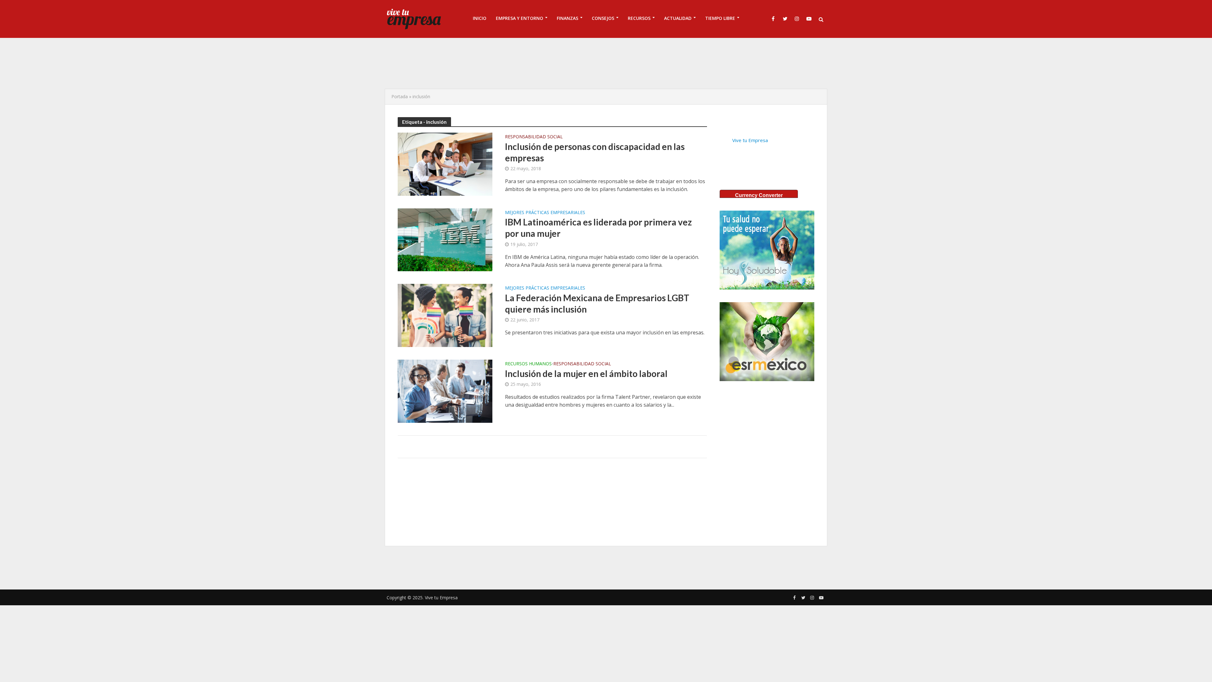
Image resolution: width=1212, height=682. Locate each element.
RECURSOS (639, 18)
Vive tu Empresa (750, 140)
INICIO (479, 18)
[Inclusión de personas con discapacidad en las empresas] (445, 163)
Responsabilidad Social (534, 137)
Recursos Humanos (528, 364)
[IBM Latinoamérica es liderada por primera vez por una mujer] (445, 239)
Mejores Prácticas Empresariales (545, 212)
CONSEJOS (603, 18)
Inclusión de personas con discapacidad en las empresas (595, 152)
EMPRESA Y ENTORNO (519, 18)
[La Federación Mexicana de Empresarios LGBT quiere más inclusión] (445, 315)
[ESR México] (767, 341)
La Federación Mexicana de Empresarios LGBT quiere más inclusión (597, 303)
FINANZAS (567, 18)
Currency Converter (759, 195)
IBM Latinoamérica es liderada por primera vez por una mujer (598, 228)
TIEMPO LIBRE (720, 18)
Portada (399, 96)
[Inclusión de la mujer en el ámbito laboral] (445, 390)
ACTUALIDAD (678, 18)
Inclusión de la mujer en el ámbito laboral (586, 373)
